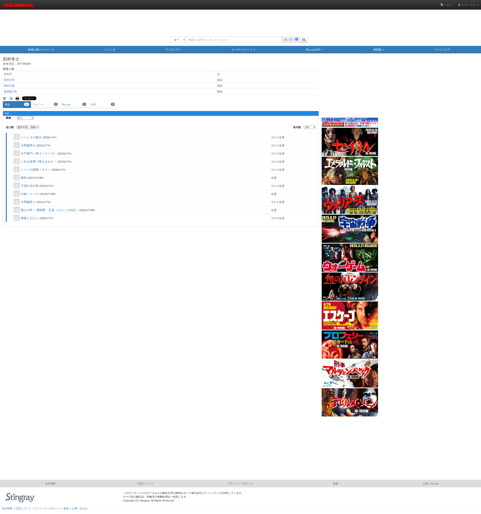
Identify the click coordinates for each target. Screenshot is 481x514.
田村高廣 (9, 85)
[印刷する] (17, 98)
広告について (145, 483)
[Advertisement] (239, 20)
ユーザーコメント (242, 49)
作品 (16, 104)
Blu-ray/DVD (313, 49)
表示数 (297, 127)
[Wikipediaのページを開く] (4, 98)
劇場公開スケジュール (41, 49)
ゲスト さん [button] (468, 4)
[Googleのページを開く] (11, 98)
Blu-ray (73, 104)
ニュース (110, 49)
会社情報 (50, 483)
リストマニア (442, 49)
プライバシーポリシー (240, 483)
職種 (8, 117)
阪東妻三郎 (10, 91)
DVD (101, 104)
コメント (44, 104)
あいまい (289, 39)
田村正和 (9, 79)
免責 (335, 483)
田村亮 (8, 74)
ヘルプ (447, 4)
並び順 (10, 127)
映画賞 (378, 49)
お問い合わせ (431, 483)
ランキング (172, 49)
